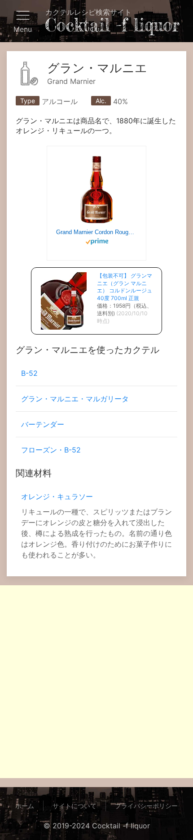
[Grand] (96, 189)
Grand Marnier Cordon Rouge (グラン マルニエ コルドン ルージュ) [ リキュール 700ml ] (96, 232)
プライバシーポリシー (146, 806)
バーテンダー (42, 424)
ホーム (24, 806)
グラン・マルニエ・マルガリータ (75, 398)
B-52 (29, 373)
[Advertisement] (96, 681)
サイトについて (74, 806)
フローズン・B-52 (51, 449)
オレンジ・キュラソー (57, 496)
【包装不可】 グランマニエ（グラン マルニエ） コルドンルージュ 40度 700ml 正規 (124, 286)
